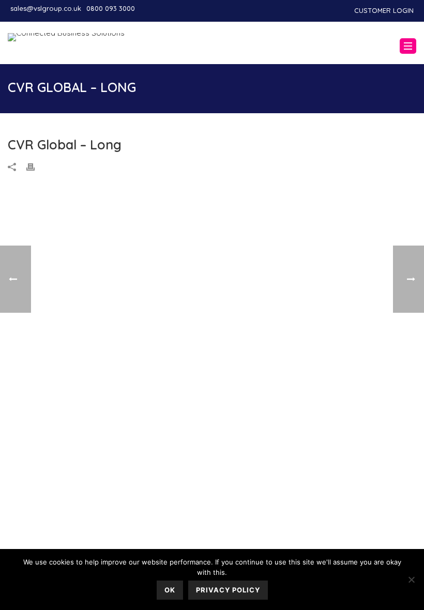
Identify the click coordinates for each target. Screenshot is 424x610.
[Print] (35, 166)
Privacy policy (228, 590)
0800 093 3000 (110, 8)
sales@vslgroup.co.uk (45, 8)
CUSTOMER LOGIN (384, 10)
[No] (411, 579)
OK (169, 590)
